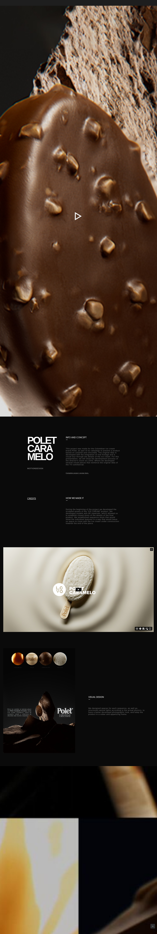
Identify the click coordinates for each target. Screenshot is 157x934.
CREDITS (31, 498)
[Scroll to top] (152, 926)
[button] (78, 219)
